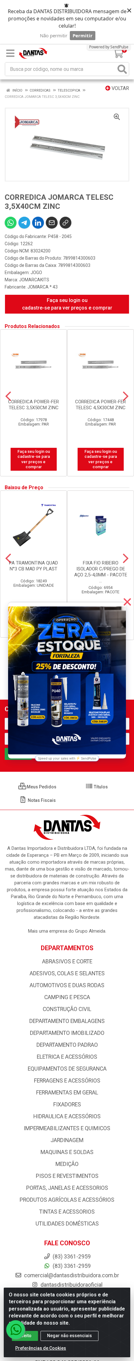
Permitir (83, 35)
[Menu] (10, 53)
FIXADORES (67, 1104)
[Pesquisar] (122, 69)
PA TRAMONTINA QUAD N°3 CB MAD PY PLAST (33, 566)
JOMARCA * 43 (42, 286)
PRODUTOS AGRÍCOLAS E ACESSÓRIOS (67, 1200)
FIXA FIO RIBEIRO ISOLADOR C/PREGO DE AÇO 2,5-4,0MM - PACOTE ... (100, 572)
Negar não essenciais (69, 1335)
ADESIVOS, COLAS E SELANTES (67, 973)
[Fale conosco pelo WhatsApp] (15, 1329)
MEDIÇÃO (67, 1164)
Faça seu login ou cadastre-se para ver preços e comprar (67, 304)
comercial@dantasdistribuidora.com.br (71, 1275)
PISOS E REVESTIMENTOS (67, 1176)
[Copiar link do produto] (65, 223)
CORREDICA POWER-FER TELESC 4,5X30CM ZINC (100, 404)
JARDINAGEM (67, 1140)
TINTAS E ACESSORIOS (67, 1212)
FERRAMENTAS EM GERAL (67, 1092)
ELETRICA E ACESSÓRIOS (67, 1057)
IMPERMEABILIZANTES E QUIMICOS (67, 1128)
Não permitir (53, 35)
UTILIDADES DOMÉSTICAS (67, 1224)
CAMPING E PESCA (67, 997)
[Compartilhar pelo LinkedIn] (38, 223)
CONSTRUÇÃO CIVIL (67, 1009)
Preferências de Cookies (40, 1348)
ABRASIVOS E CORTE (67, 961)
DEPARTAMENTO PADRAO (67, 1045)
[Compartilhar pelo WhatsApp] (11, 223)
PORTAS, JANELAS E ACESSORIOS (67, 1188)
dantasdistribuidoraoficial (71, 1285)
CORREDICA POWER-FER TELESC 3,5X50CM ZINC (33, 404)
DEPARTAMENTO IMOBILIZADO (67, 1033)
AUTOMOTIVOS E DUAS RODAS (67, 985)
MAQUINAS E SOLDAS (67, 1152)
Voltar (119, 88)
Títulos (100, 786)
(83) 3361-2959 (71, 1266)
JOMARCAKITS (34, 279)
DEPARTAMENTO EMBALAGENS (67, 1021)
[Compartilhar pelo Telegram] (24, 223)
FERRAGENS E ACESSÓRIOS (67, 1081)
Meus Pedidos (41, 786)
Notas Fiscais (41, 800)
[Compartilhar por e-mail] (52, 223)
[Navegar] (8, 396)
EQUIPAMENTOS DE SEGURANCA (67, 1069)
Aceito (24, 1335)
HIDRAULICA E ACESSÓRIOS (67, 1116)
